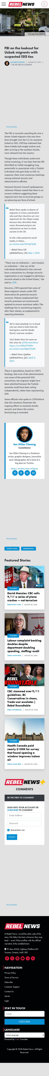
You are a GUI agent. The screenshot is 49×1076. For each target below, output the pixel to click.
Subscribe (8, 982)
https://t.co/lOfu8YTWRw (21, 345)
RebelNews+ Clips (14, 605)
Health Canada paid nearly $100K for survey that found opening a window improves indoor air (23, 753)
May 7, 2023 (34, 253)
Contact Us (9, 991)
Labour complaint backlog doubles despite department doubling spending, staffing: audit (24, 646)
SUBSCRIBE (12, 810)
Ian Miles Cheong (17, 62)
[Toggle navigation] (3, 4)
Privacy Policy (10, 972)
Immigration (28, 549)
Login (6, 1000)
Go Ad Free (12, 127)
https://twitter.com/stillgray (24, 468)
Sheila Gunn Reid (14, 655)
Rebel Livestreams (14, 710)
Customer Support (11, 986)
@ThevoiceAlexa (30, 342)
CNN (14, 282)
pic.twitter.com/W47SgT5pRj (22, 244)
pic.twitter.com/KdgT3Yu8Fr (22, 348)
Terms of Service (11, 977)
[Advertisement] (24, 100)
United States (12, 549)
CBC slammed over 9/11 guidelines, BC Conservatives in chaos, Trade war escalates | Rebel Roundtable (23, 698)
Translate (24, 1039)
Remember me (18, 830)
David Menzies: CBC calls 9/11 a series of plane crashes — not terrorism (23, 596)
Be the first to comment (22, 64)
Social (7, 996)
